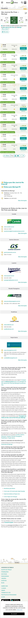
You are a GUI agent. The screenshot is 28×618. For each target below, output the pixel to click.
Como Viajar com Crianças (10, 496)
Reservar (23, 79)
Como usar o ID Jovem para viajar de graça (14, 491)
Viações (3, 578)
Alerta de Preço (6, 569)
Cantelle (18, 434)
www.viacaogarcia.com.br (10, 350)
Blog (2, 583)
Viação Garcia (11, 438)
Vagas (3, 590)
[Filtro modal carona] (18, 155)
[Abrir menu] (2, 2)
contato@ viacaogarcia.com (10, 358)
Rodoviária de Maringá (6, 444)
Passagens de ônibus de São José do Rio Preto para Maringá (13, 416)
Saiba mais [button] (19, 609)
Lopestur (9, 436)
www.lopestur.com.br (9, 275)
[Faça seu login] (25, 2)
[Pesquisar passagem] (22, 2)
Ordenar (7, 155)
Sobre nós (4, 586)
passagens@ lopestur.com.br (11, 280)
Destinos (4, 574)
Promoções (4, 572)
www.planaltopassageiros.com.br (12, 301)
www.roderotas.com (9, 324)
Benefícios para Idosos (9, 488)
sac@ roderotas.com (9, 329)
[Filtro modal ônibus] (15, 155)
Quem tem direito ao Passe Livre (12, 494)
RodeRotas (4, 438)
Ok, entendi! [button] (14, 613)
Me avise (6, 32)
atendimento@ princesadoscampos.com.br (14, 231)
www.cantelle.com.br (9, 227)
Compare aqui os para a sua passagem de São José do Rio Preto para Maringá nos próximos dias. (13, 382)
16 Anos (3, 588)
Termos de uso (5, 592)
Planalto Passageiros (16, 436)
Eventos (4, 580)
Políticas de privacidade (8, 595)
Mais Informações (22, 200)
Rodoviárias (5, 576)
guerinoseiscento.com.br (10, 252)
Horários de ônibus (7, 567)
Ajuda (3, 597)
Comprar (23, 48)
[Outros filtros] (23, 155)
